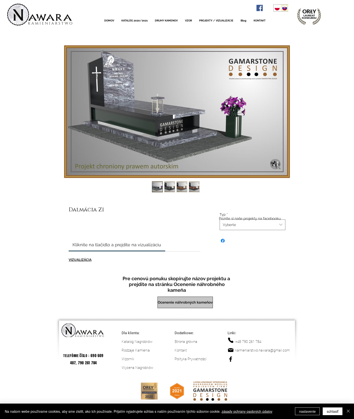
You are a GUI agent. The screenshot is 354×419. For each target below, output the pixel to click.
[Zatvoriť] (348, 411)
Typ (224, 214)
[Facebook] (259, 8)
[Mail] (231, 350)
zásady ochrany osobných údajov (247, 411)
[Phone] (231, 340)
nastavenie (307, 411)
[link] (116, 244)
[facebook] (230, 359)
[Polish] (277, 8)
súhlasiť (332, 411)
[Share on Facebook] (223, 241)
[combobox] (252, 224)
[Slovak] (284, 8)
